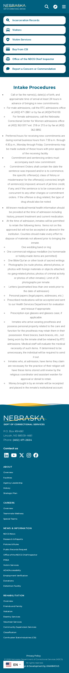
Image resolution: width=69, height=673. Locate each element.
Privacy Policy (33, 656)
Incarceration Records (25, 20)
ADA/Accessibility (12, 570)
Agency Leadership (12, 483)
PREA (6, 560)
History (6, 488)
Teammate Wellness (13, 514)
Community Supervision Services (19, 627)
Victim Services (21, 39)
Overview (8, 472)
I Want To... (55, 7)
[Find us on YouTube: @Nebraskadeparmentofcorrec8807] (14, 456)
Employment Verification (15, 576)
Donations (8, 581)
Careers (9, 503)
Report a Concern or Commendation (34, 68)
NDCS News (9, 534)
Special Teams (10, 519)
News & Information (17, 528)
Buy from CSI (20, 49)
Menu (64, 7)
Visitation (8, 611)
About (7, 467)
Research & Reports (13, 539)
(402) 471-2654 (22, 439)
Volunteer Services (12, 622)
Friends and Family (12, 606)
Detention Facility (12, 586)
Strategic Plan (10, 493)
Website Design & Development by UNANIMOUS (34, 666)
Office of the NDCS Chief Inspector (33, 59)
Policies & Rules (11, 544)
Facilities (7, 478)
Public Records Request (15, 549)
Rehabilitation (13, 595)
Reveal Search (47, 7)
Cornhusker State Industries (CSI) (19, 638)
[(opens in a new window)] (6, 456)
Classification (9, 632)
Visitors (16, 29)
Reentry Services (11, 617)
